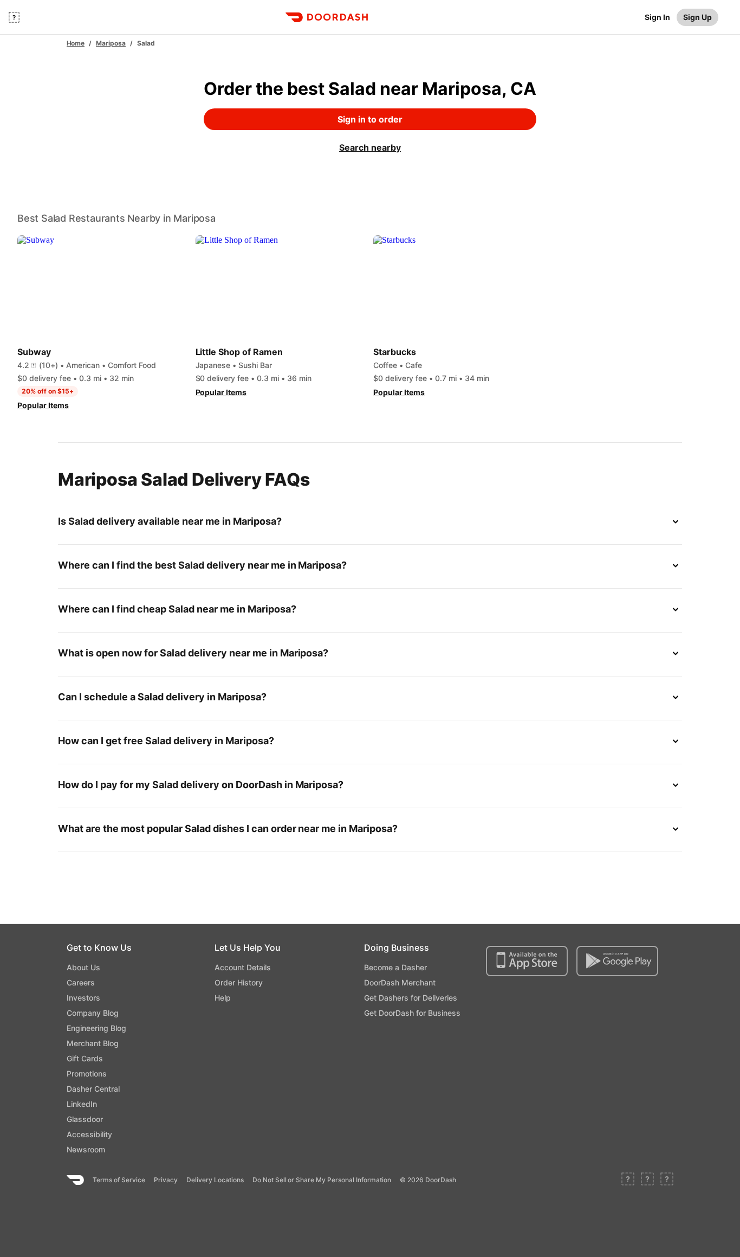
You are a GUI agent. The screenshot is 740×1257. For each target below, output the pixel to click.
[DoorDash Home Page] (326, 17)
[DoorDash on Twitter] (647, 1180)
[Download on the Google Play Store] (617, 961)
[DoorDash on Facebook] (627, 1180)
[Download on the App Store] (527, 961)
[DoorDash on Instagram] (666, 1180)
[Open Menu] (14, 17)
